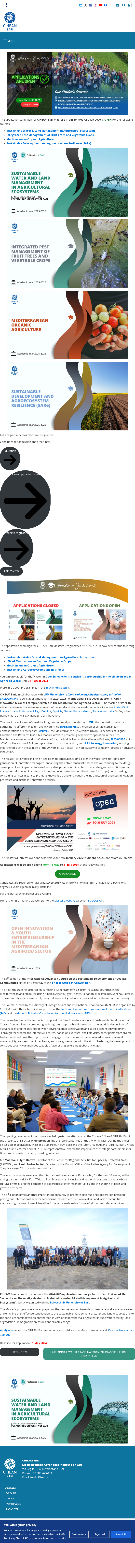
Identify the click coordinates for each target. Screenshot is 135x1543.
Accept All (121, 1534)
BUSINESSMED (69, 726)
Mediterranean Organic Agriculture (30, 139)
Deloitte (46, 711)
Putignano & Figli (29, 711)
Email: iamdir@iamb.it (35, 1477)
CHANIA (10, 1498)
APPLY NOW (20, 1352)
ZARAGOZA (12, 1509)
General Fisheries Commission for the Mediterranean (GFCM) (55, 1013)
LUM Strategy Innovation (100, 743)
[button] (10, 458)
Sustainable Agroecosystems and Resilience (36, 669)
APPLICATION (67, 874)
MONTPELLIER (14, 1503)
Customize (78, 1534)
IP (8, 661)
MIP (91, 722)
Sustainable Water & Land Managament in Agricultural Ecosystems (51, 130)
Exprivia (57, 711)
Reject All (100, 1534)
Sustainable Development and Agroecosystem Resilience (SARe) (49, 143)
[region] (67, 1531)
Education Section (57, 687)
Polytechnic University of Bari (69, 1302)
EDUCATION (95, 900)
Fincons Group (82, 711)
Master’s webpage (65, 900)
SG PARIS (11, 1493)
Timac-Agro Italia (103, 711)
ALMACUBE (117, 739)
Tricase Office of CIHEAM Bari (71, 983)
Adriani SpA (121, 707)
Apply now (7, 1330)
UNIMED (44, 731)
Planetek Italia (9, 711)
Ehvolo (68, 711)
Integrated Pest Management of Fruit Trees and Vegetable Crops (50, 135)
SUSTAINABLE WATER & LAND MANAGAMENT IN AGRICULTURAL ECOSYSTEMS (89, 1354)
